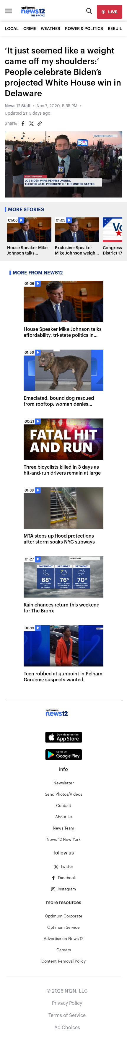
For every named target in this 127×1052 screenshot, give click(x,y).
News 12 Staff (17, 106)
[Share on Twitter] (31, 123)
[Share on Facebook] (23, 123)
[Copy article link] (39, 123)
